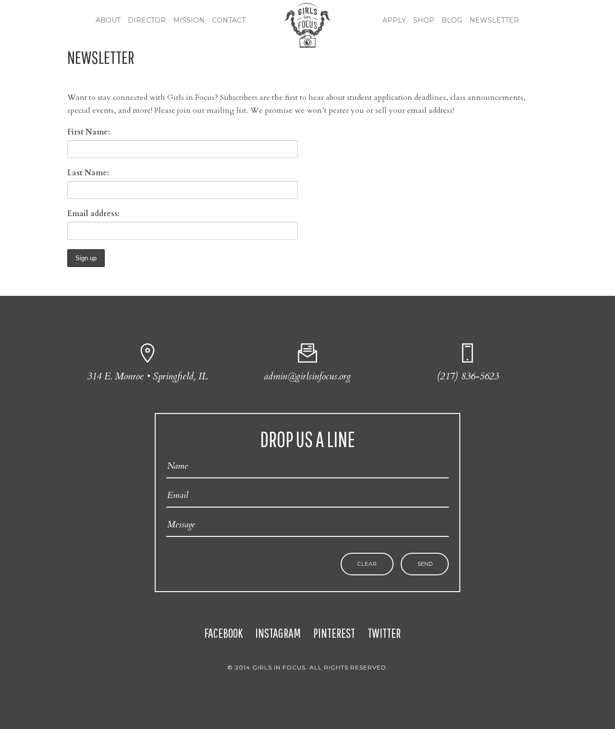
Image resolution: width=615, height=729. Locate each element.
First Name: (88, 132)
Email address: (93, 213)
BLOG (452, 20)
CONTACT (229, 20)
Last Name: (88, 173)
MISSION (189, 20)
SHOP (423, 20)
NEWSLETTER (494, 20)
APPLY (394, 20)
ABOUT (108, 20)
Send (425, 564)
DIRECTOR (147, 20)
